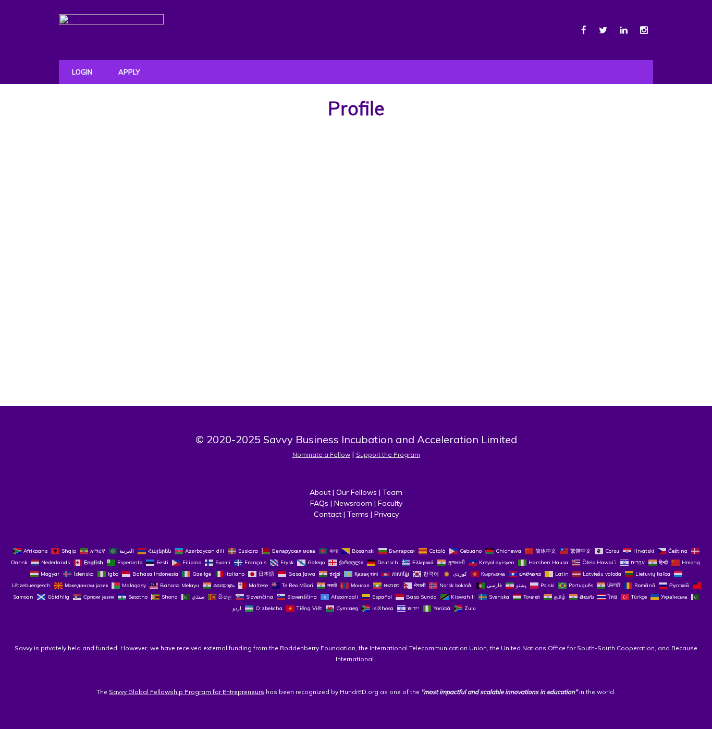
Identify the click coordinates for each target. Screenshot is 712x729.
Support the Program (388, 454)
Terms (358, 514)
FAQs (319, 503)
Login (82, 72)
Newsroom (353, 503)
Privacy (386, 514)
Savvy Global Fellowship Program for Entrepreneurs (186, 692)
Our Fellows (356, 492)
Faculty (390, 503)
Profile (356, 108)
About (320, 492)
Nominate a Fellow (321, 454)
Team (392, 492)
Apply (129, 72)
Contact (327, 514)
